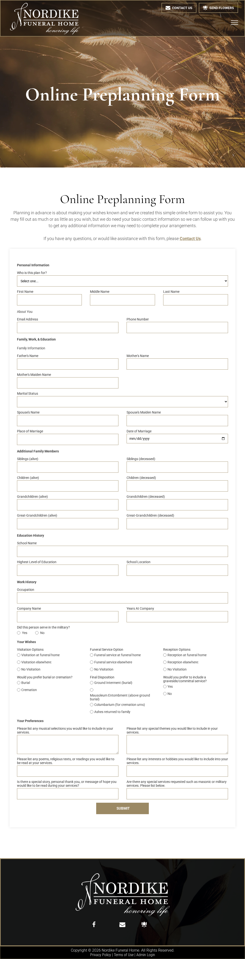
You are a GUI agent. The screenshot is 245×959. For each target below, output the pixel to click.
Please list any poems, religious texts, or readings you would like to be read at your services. (65, 761)
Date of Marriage (139, 431)
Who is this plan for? (32, 273)
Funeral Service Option (106, 649)
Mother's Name (138, 356)
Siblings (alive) (27, 459)
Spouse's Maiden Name (144, 412)
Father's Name (27, 356)
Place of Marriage (30, 431)
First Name (25, 291)
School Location (138, 562)
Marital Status (27, 393)
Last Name (171, 291)
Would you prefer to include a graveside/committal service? (185, 679)
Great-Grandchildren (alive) (37, 515)
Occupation (25, 590)
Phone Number (138, 319)
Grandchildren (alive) (32, 496)
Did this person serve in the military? (43, 627)
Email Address (27, 319)
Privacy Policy (100, 955)
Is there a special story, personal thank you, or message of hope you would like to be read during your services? (67, 783)
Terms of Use (124, 955)
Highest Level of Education (36, 562)
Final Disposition (102, 677)
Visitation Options (30, 649)
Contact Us (190, 238)
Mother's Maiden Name (34, 375)
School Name (27, 543)
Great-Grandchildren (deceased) (150, 515)
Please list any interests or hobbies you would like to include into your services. (177, 761)
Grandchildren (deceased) (146, 496)
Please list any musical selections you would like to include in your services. (65, 730)
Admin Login (145, 955)
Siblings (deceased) (141, 459)
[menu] (234, 22)
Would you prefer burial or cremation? (44, 677)
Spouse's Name (28, 412)
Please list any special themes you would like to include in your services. (172, 730)
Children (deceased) (141, 478)
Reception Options (176, 649)
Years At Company (140, 608)
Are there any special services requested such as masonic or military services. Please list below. (177, 783)
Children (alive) (28, 478)
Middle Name (99, 291)
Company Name (29, 608)
